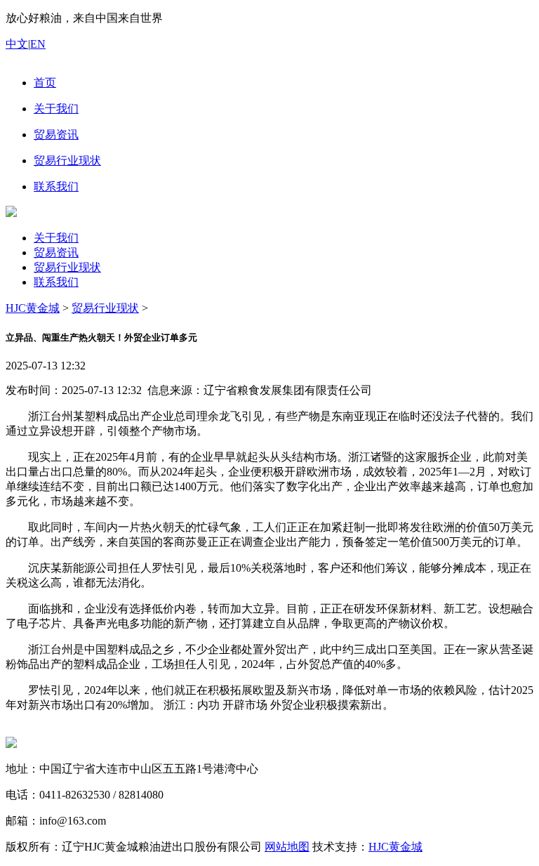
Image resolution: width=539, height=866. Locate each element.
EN (38, 44)
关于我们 (56, 238)
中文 (17, 44)
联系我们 (56, 282)
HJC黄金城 (33, 308)
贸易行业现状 (67, 267)
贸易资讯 (56, 252)
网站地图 (287, 847)
